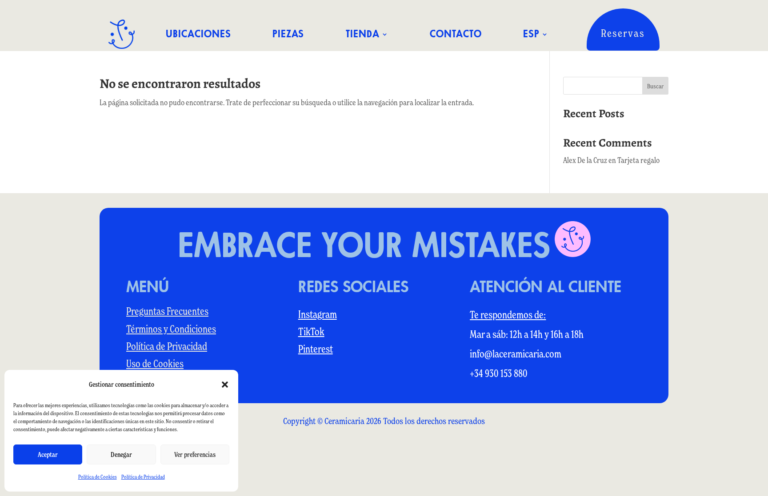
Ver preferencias (195, 454)
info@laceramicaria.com (515, 354)
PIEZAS (288, 34)
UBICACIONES (198, 34)
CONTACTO (456, 34)
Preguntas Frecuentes (167, 311)
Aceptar (48, 454)
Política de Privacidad (143, 476)
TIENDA (363, 34)
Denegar (121, 454)
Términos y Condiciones (171, 329)
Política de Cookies (97, 476)
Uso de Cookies (155, 363)
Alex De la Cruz (585, 160)
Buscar (655, 86)
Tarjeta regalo (638, 160)
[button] (224, 384)
